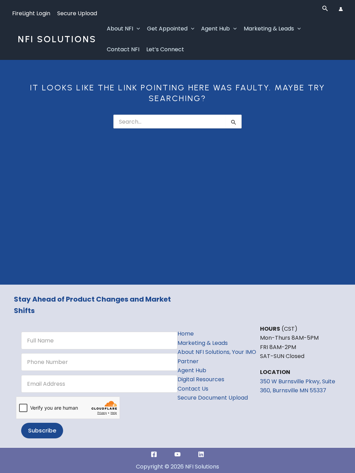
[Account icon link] (341, 9)
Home (186, 334)
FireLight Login (31, 13)
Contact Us (193, 389)
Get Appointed (167, 29)
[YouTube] (177, 454)
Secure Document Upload (213, 398)
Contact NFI (123, 49)
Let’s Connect (165, 49)
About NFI (120, 29)
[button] (325, 9)
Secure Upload (77, 13)
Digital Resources (201, 379)
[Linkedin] (201, 454)
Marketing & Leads (269, 29)
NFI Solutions (57, 39)
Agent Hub (215, 29)
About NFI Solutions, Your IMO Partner (217, 356)
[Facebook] (154, 454)
